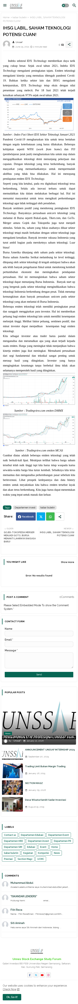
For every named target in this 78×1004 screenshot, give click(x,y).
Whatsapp (50, 516)
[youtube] (42, 975)
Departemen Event (58, 835)
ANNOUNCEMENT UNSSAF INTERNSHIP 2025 (50, 749)
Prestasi (8, 859)
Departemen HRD (13, 841)
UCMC (40, 859)
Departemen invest (25, 507)
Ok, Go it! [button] (12, 997)
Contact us (10, 835)
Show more (67, 562)
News (57, 853)
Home (6, 17)
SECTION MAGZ (34, 783)
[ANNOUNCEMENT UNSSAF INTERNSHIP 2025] (12, 754)
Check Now (9, 989)
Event (43, 847)
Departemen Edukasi (32, 835)
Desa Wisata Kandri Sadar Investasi (45, 799)
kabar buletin (20, 17)
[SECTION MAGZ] (12, 787)
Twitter (41, 516)
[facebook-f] (29, 975)
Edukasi (31, 847)
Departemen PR (62, 841)
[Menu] (5, 5)
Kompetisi (43, 853)
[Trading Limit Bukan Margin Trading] (12, 771)
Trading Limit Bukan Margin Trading (45, 766)
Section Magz (25, 859)
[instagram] (48, 975)
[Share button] (60, 516)
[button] (65, 5)
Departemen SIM (13, 847)
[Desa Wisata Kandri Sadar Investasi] (12, 804)
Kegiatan (28, 853)
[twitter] (36, 975)
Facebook (28, 516)
